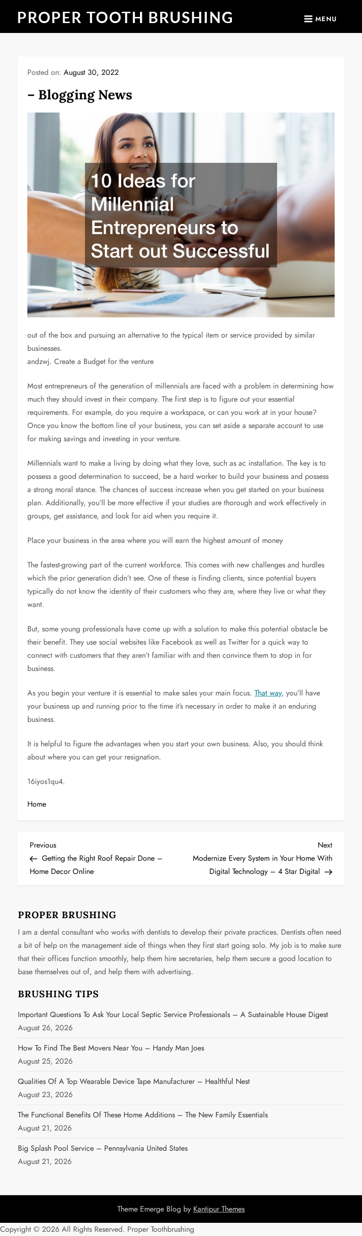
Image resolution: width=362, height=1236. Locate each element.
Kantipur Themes (219, 1209)
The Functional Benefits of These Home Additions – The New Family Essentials (143, 1114)
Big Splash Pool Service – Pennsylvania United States (103, 1148)
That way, (269, 692)
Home (36, 804)
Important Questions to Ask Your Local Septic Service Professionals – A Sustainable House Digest (173, 1014)
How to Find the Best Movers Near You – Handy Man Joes (111, 1047)
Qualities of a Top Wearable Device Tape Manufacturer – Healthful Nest (134, 1081)
